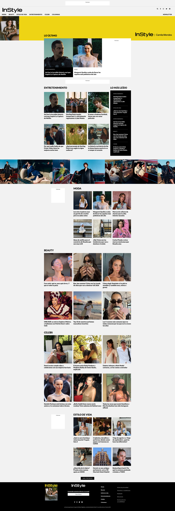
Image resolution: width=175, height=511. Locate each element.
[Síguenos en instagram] (163, 2)
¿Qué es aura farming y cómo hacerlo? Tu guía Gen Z (120, 100)
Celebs (47, 8)
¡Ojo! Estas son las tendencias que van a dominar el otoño (100, 230)
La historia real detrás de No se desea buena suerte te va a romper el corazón (98, 136)
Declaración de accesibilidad (121, 489)
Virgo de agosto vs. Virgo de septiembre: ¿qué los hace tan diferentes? (121, 428)
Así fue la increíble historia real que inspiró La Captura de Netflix (58, 67)
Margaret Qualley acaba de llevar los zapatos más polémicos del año (87, 67)
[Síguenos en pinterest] (169, 2)
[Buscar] (157, 2)
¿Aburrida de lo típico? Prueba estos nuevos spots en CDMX (81, 458)
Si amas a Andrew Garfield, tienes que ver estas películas (97, 104)
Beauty (11, 8)
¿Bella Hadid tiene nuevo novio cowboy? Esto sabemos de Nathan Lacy (87, 393)
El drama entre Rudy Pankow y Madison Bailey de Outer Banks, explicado (120, 137)
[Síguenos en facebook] (160, 2)
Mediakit (119, 481)
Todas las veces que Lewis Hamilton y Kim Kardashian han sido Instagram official (116, 394)
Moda (4, 8)
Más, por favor (87, 466)
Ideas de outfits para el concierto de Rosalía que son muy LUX (82, 230)
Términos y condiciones (123, 478)
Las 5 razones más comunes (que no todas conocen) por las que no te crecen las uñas (117, 312)
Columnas (56, 8)
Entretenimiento (35, 8)
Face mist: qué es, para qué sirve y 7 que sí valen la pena (56, 272)
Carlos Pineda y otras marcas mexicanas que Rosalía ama (121, 230)
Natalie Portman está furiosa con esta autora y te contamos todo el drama (57, 393)
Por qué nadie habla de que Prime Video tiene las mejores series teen (53, 136)
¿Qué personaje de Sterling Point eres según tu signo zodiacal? (75, 136)
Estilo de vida (22, 8)
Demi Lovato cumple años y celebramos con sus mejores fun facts (57, 355)
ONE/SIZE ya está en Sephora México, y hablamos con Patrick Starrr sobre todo (57, 312)
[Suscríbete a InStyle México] (87, 21)
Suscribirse (78, 482)
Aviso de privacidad (122, 475)
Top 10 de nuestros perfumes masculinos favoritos (83, 311)
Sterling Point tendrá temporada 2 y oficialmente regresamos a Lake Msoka (76, 104)
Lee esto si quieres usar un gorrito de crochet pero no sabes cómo (81, 202)
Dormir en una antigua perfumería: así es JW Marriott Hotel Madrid (101, 458)
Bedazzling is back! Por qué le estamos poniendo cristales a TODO (121, 458)
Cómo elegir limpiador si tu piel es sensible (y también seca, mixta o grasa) (115, 273)
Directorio (120, 485)
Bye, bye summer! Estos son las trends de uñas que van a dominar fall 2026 (120, 125)
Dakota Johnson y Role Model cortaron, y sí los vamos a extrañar (115, 355)
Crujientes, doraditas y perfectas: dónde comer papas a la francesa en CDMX (101, 429)
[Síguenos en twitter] (166, 2)
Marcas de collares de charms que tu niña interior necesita (120, 202)
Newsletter (167, 8)
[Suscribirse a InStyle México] (51, 480)
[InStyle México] (12, 3)
